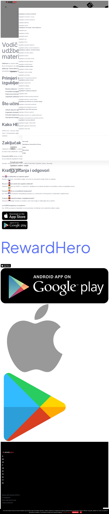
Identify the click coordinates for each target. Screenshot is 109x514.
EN (3, 459)
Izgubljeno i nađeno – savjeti (19, 165)
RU (3, 477)
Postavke (68, 512)
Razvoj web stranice (8, 495)
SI (2, 456)
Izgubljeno (13, 71)
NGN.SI (17, 495)
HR (3, 468)
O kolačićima (6, 497)
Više (63, 512)
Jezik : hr (13, 172)
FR (3, 474)
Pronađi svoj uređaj (16, 162)
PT (3, 480)
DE (3, 462)
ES (3, 471)
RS (3, 483)
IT (2, 465)
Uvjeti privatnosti (7, 503)
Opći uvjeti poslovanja (9, 500)
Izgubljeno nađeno (13, 148)
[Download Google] (54, 303)
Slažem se (75, 512)
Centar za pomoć (15, 169)
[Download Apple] (6, 267)
